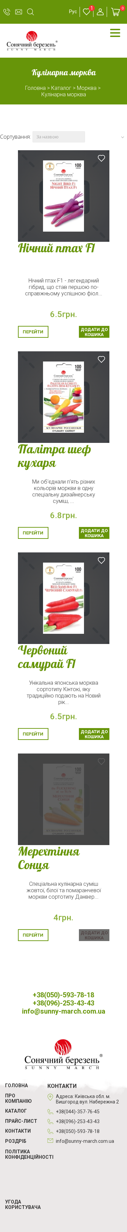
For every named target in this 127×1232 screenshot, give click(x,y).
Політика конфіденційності (29, 1154)
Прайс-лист (21, 1121)
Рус (73, 11)
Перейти (33, 331)
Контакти (18, 1131)
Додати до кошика (94, 332)
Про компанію (18, 1098)
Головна (16, 1085)
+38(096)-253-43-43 (63, 1003)
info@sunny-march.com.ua (18, 11)
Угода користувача (23, 1204)
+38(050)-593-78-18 (6, 11)
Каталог (16, 1111)
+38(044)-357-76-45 (78, 1111)
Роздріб (15, 1141)
